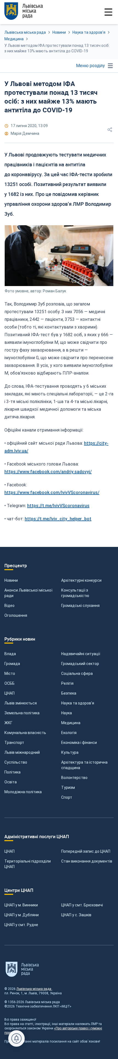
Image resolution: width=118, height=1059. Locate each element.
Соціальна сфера (77, 673)
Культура (69, 752)
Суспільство (15, 762)
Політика (12, 772)
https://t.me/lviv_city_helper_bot (58, 518)
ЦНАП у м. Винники (21, 905)
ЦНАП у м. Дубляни (21, 915)
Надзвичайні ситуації (80, 654)
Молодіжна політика (23, 792)
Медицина (14, 39)
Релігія (67, 683)
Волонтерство (74, 777)
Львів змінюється (20, 703)
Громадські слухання (80, 605)
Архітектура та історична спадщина (84, 765)
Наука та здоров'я (88, 32)
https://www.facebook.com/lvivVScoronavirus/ (51, 492)
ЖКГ (8, 723)
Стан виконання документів (86, 861)
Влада (10, 654)
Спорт (66, 797)
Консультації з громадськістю (75, 593)
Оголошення (15, 615)
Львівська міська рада (25, 32)
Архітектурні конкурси (81, 580)
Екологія (69, 732)
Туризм (68, 787)
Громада (12, 663)
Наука (66, 713)
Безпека (68, 693)
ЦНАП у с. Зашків (76, 915)
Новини (59, 32)
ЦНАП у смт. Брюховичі (82, 905)
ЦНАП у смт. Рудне (21, 925)
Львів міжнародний (22, 752)
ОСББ (9, 683)
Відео (9, 605)
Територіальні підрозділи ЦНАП (27, 864)
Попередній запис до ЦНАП (85, 851)
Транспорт (14, 742)
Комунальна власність (25, 732)
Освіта (10, 782)
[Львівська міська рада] (31, 11)
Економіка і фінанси (79, 742)
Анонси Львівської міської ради (28, 593)
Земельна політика (22, 713)
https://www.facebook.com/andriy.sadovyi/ (48, 471)
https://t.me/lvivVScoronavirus (58, 505)
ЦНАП (9, 693)
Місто (9, 673)
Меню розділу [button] (90, 65)
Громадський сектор (80, 663)
